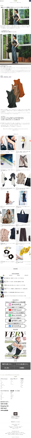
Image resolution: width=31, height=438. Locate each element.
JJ (7, 432)
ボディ (11, 383)
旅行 (1, 395)
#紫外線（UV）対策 (19, 2)
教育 (21, 386)
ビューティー (14, 378)
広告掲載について (12, 427)
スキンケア (12, 381)
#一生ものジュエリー (12, 2)
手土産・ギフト (2, 397)
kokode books (17, 434)
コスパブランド (2, 384)
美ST (18, 432)
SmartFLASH (9, 433)
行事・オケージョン (3, 385)
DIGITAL (16, 424)
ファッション (4, 378)
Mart (16, 432)
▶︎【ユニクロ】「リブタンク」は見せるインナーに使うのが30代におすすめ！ (12, 117)
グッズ (21, 384)
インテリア (2, 393)
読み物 (11, 398)
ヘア (11, 382)
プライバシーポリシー (16, 426)
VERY (12, 432)
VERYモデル (12, 396)
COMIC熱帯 (13, 433)
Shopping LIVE (5, 406)
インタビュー (12, 394)
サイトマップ (21, 426)
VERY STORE (4, 404)
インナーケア (12, 384)
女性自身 (6, 433)
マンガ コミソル (21, 433)
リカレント (12, 397)
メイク (11, 380)
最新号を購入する (6, 364)
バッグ (1, 381)
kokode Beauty (13, 434)
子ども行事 (22, 385)
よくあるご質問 (16, 427)
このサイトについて (11, 426)
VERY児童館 (22, 380)
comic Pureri (16, 433)
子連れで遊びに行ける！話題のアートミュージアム (9, 31)
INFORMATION (15, 425)
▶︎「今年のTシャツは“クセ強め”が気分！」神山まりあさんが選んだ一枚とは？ (12, 118)
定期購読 (22, 368)
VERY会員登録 (4, 410)
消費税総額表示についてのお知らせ (15, 421)
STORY (14, 432)
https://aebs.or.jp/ (16, 418)
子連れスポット (22, 381)
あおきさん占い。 (5, 401)
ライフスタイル (5, 390)
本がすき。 (24, 433)
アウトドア (2, 394)
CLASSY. (9, 432)
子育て (22, 378)
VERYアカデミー (12, 395)
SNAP (1, 386)
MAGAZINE (13, 424)
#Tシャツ (16, 2)
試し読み (7, 368)
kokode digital (21, 434)
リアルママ (22, 387)
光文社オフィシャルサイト (15, 428)
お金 (1, 398)
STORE (18, 424)
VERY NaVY (4, 408)
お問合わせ (20, 427)
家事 (1, 396)
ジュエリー (2, 382)
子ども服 (21, 383)
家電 (1, 399)
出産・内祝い (22, 382)
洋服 (1, 383)
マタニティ (2, 387)
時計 (1, 388)
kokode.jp (9, 434)
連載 (11, 393)
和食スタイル (22, 432)
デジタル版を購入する (22, 364)
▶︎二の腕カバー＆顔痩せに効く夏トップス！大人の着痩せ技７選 (10, 119)
